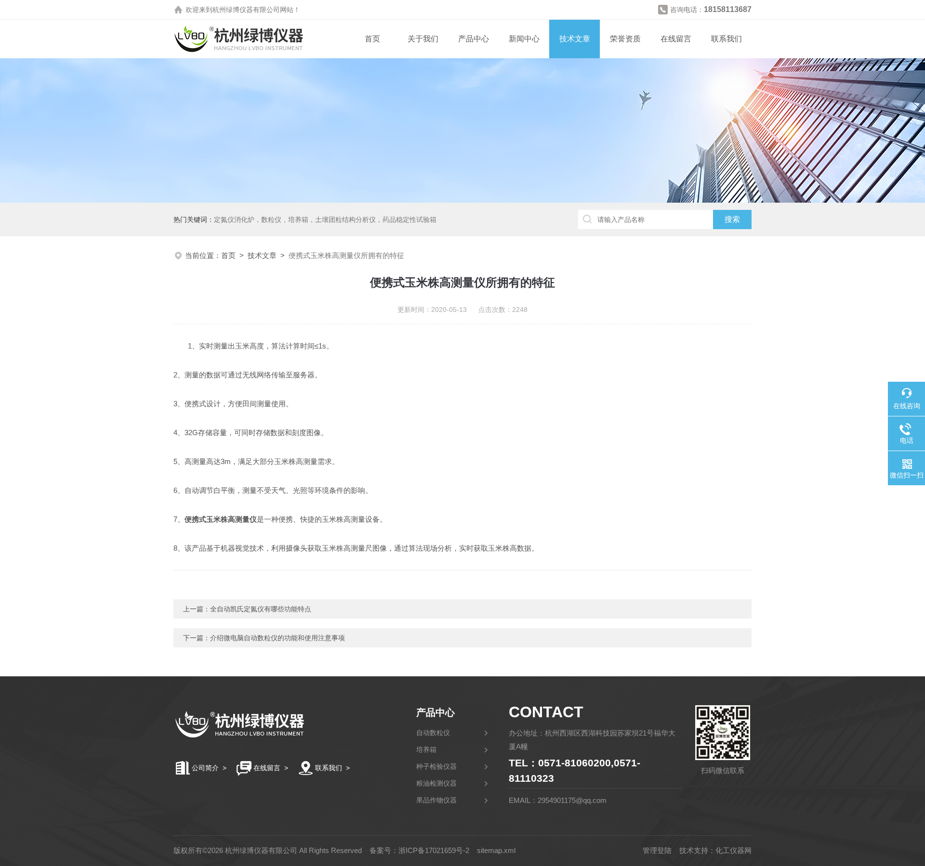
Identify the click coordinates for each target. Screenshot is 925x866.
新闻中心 (524, 39)
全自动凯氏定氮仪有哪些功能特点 (260, 609)
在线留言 (676, 39)
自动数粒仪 (433, 733)
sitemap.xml (496, 850)
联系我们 (726, 39)
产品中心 (473, 39)
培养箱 (426, 749)
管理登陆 (657, 850)
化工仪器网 (733, 850)
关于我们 (423, 39)
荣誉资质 (625, 39)
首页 (372, 39)
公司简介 (205, 768)
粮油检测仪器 (436, 783)
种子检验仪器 (436, 766)
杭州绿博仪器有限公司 (246, 9)
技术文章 (574, 39)
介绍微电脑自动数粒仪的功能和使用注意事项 (277, 638)
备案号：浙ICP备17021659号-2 (419, 850)
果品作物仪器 (436, 800)
